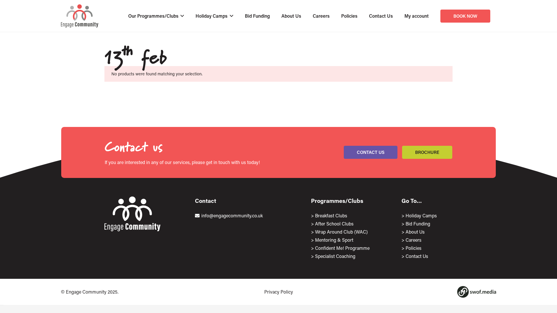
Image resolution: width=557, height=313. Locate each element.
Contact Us (417, 256)
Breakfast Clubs (331, 215)
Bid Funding (418, 224)
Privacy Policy (278, 292)
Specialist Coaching (335, 256)
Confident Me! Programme (342, 248)
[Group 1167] (476, 292)
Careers (414, 240)
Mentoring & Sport (334, 240)
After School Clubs (334, 224)
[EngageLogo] (79, 16)
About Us (415, 232)
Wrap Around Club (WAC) (341, 232)
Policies (414, 248)
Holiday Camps (421, 215)
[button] (181, 16)
